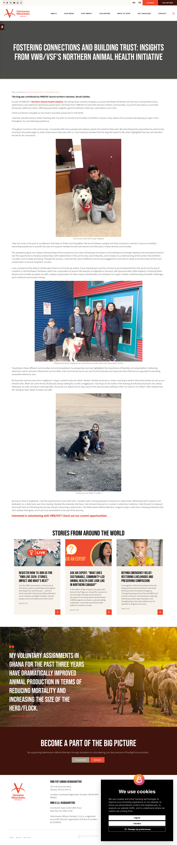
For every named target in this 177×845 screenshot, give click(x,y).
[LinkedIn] (17, 2)
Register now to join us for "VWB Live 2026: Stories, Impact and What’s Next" (35, 577)
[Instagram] (10, 2)
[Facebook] (4, 2)
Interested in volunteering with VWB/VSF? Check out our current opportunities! (59, 516)
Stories (27, 92)
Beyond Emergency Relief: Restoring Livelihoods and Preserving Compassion (137, 577)
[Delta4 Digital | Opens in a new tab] (88, 836)
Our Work (69, 13)
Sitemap (18, 837)
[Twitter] (7, 2)
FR (140, 2)
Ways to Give (123, 13)
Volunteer (167, 3)
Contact (162, 13)
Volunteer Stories (54, 92)
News (36, 92)
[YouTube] (14, 2)
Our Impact (86, 13)
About (54, 13)
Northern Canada (44, 92)
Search (11, 837)
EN (134, 2)
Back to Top (27, 837)
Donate (150, 3)
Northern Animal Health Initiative (47, 101)
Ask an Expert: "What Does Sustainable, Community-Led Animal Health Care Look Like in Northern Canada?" (87, 579)
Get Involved (144, 13)
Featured (32, 92)
